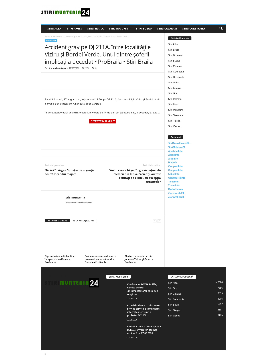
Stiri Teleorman (176, 115)
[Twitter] (56, 78)
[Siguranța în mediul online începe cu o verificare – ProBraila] (63, 239)
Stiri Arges (74, 28)
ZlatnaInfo (173, 185)
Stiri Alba (54, 28)
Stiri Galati (173, 82)
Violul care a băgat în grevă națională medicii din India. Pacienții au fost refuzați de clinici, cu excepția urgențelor (135, 175)
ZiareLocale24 (176, 193)
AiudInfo (173, 158)
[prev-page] (155, 221)
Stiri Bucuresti (119, 28)
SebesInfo (173, 174)
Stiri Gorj (172, 93)
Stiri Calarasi (167, 28)
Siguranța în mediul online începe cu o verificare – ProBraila (59, 259)
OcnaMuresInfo (176, 177)
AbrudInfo (173, 155)
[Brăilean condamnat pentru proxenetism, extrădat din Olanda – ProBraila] (103, 239)
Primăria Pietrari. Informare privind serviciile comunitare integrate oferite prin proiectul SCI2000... (143, 310)
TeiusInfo (173, 181)
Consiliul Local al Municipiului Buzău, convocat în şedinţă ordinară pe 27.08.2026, (144, 330)
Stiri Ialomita (174, 99)
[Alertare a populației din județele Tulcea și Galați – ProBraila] (143, 239)
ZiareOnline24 (176, 197)
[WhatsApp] (73, 78)
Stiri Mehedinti (175, 110)
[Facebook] (48, 78)
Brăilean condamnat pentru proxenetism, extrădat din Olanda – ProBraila (100, 259)
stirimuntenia (59, 68)
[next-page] (159, 221)
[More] (82, 78)
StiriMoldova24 (176, 147)
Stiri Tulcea (174, 120)
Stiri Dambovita (176, 77)
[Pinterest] (65, 78)
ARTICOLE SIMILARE (57, 220)
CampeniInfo (175, 166)
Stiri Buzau (144, 28)
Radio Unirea (175, 189)
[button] (221, 29)
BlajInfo (172, 162)
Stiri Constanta (193, 28)
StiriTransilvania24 (178, 143)
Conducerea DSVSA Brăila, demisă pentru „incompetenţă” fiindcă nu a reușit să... (142, 289)
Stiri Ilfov (173, 104)
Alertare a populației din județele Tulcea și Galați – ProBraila (139, 259)
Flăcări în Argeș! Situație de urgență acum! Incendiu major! (69, 172)
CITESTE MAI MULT (103, 121)
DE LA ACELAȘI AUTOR (83, 220)
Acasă (47, 36)
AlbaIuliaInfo (175, 151)
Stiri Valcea (174, 126)
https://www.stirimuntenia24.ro (79, 203)
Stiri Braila (95, 28)
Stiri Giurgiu (174, 88)
